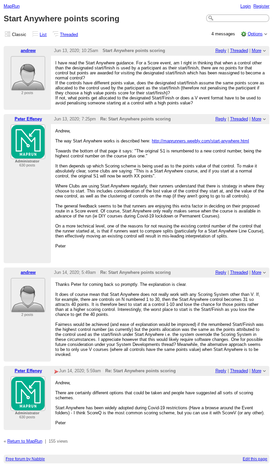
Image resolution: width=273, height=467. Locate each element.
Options (255, 33)
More (256, 50)
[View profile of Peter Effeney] (28, 154)
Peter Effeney (28, 118)
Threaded (69, 34)
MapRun (12, 6)
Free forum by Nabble (25, 459)
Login (245, 6)
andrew (28, 50)
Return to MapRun (24, 441)
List (43, 34)
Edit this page (255, 459)
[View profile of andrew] (28, 86)
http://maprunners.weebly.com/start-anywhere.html (200, 140)
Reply (220, 50)
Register (261, 6)
